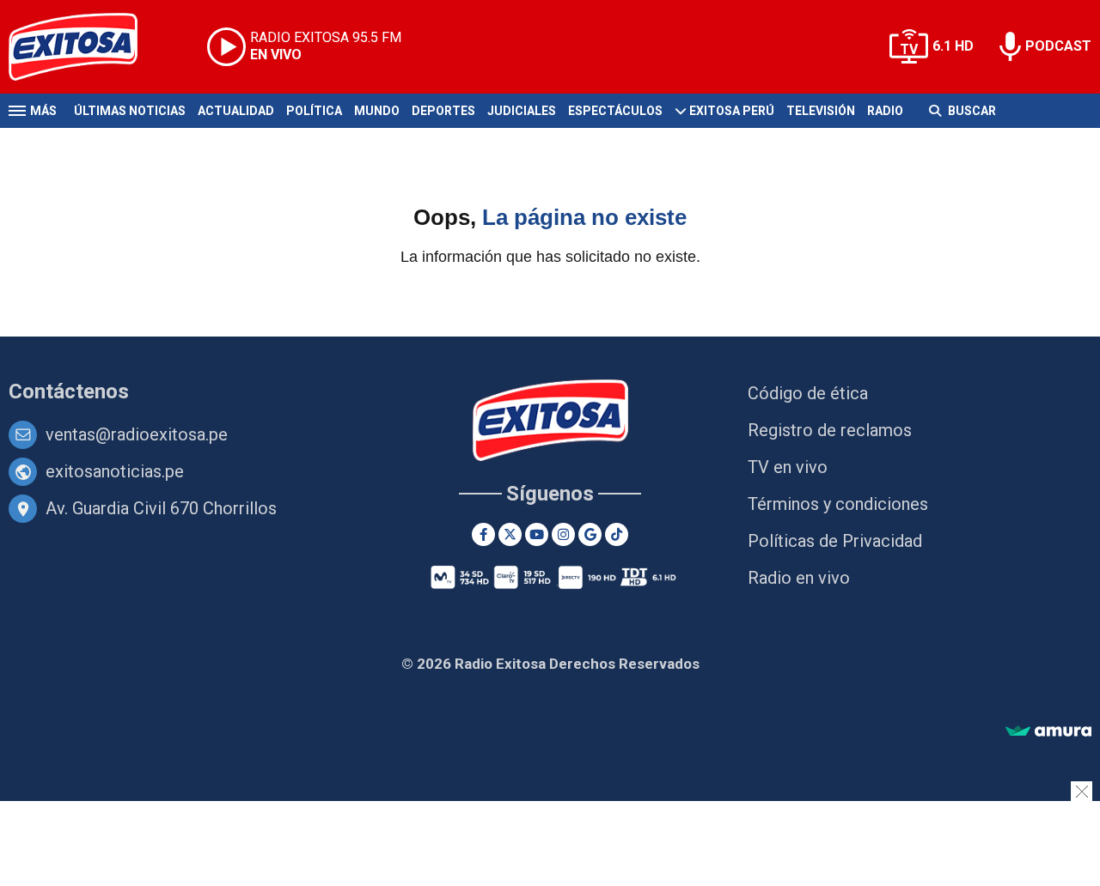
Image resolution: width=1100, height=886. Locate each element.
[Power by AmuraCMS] (1048, 732)
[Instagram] (563, 534)
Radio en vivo (799, 577)
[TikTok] (616, 534)
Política (314, 111)
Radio (885, 111)
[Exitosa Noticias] (86, 47)
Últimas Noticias (130, 111)
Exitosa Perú (731, 111)
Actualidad (236, 111)
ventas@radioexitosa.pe (137, 434)
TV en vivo (788, 467)
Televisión (820, 111)
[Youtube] (536, 534)
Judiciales (521, 111)
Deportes (443, 111)
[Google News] (590, 534)
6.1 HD (953, 46)
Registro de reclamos (830, 430)
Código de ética (808, 393)
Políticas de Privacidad (835, 541)
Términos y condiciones (838, 504)
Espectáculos (615, 111)
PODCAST (1058, 46)
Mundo (377, 111)
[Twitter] (510, 534)
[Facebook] (483, 534)
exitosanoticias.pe (115, 471)
